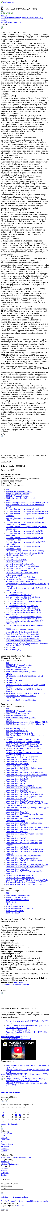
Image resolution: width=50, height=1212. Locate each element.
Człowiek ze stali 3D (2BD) (16, 570)
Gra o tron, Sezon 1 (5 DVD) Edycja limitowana (24, 772)
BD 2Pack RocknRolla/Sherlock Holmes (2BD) (24, 676)
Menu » (4, 16)
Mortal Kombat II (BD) (10, 1092)
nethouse (20, 1205)
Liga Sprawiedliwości (14, 592)
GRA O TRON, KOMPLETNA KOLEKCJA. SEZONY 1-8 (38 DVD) (24, 754)
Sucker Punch (11, 647)
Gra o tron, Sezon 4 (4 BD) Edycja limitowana (24, 796)
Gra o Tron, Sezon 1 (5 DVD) (17, 770)
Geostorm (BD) (12, 682)
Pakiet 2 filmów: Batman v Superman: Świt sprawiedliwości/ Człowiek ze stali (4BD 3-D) (23, 640)
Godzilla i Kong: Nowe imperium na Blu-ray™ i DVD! (27, 1025)
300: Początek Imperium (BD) (17, 731)
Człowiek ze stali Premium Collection (20, 577)
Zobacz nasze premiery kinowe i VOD (16, 1157)
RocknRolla (10, 698)
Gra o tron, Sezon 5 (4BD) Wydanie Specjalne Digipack (27, 827)
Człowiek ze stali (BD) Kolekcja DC (20, 564)
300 (7, 489)
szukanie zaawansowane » (11, 22)
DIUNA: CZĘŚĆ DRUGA (16, 1028)
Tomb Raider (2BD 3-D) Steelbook (19, 908)
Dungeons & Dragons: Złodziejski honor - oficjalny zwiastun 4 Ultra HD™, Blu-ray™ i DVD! (25, 1079)
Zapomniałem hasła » (21, 1197)
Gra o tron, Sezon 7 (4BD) (16, 862)
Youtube (4, 1170)
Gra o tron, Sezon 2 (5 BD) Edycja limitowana (24, 777)
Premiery (17, 18)
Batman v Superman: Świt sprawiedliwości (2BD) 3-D (27, 511)
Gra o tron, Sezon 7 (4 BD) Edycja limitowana (24, 860)
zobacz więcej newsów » (10, 1037)
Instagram (4, 1173)
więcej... (9, 500)
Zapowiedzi (26, 18)
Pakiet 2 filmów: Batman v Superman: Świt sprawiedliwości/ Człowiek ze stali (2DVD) (22, 635)
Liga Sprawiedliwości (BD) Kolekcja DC (22, 606)
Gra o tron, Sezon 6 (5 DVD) (17, 847)
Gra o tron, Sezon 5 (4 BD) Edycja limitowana (24, 823)
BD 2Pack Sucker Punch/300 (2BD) (20, 555)
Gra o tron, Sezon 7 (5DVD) (17, 869)
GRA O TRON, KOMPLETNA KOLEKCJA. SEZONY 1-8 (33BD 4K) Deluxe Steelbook (24, 740)
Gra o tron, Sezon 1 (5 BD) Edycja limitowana (24, 768)
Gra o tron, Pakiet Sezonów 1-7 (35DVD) (22, 761)
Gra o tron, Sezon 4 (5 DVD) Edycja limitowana (24, 801)
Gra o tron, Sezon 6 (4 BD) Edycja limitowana (24, 840)
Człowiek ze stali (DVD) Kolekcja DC (21, 568)
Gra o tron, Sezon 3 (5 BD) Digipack (20, 786)
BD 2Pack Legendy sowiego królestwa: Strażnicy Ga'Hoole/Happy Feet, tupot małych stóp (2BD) (25, 552)
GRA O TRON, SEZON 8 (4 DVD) (20, 878)
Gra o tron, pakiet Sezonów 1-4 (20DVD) (22, 757)
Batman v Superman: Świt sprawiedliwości (22, 509)
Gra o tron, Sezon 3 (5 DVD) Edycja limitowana (24, 794)
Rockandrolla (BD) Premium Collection (21, 696)
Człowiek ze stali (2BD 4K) (16, 560)
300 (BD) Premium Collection (17, 496)
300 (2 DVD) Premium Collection (19, 492)
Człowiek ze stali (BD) (14, 562)
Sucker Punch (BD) (13, 649)
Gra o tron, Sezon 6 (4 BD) (16, 838)
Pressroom (5, 1149)
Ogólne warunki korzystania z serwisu (34, 1201)
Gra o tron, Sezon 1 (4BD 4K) (17, 764)
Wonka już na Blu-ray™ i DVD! (18, 1030)
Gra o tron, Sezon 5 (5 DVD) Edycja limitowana (24, 829)
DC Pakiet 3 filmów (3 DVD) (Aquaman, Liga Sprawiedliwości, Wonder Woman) (24, 580)
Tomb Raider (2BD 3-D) (15, 906)
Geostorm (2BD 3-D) (14, 680)
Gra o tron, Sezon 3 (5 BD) (16, 783)
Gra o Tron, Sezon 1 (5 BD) (16, 766)
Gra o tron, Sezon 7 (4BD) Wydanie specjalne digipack (27, 865)
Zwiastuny (5, 1146)
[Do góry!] (8, 2)
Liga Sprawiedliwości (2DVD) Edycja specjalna (24, 601)
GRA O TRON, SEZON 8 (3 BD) (19, 875)
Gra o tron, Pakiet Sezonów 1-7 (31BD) (21, 759)
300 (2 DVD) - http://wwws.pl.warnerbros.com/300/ (15, 983)
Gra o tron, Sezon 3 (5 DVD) (17, 790)
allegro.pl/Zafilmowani (9, 1164)
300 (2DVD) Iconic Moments (17, 494)
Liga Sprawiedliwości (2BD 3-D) (19, 595)
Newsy (34, 18)
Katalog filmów (7, 1144)
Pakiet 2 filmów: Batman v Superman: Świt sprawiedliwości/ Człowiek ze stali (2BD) (22, 631)
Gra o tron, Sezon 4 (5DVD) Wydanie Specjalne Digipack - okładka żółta (24, 819)
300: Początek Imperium (15, 728)
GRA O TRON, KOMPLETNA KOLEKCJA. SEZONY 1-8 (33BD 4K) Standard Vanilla (24, 745)
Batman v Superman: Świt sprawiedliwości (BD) (24, 531)
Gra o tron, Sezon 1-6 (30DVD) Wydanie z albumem (26, 775)
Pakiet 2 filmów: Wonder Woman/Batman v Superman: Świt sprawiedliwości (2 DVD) (27, 644)
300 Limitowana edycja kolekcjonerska (21, 498)
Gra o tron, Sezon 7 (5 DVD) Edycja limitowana (24, 867)
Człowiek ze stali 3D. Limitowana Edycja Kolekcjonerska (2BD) (22, 574)
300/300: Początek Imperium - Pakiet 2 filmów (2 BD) (27, 502)
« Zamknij (5, 18)
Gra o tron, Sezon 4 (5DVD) (17, 812)
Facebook (4, 1168)
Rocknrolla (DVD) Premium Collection (21, 700)
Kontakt (4, 1151)
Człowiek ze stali (12, 557)
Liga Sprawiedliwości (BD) (16, 603)
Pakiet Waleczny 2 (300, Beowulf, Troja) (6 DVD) (25, 693)
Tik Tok (4, 1175)
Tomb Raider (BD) (13, 913)
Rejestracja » (6, 1197)
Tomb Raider (11, 902)
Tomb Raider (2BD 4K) (15, 911)
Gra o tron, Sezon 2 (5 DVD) (17, 779)
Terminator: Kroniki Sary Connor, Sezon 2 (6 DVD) (26, 884)
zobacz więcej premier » (10, 1124)
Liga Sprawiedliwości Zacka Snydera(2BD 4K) (24, 619)
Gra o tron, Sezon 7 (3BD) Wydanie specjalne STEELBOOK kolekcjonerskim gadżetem (23, 857)
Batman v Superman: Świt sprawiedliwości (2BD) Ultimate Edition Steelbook (25, 523)
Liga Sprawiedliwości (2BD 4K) (18, 599)
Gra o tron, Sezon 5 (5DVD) (17, 832)
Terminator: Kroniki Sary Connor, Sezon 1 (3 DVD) (26, 882)
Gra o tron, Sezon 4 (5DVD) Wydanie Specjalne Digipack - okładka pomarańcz (24, 815)
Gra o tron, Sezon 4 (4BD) (16, 799)
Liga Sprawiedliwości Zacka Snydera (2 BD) (23, 610)
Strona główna (6, 1133)
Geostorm (9, 678)
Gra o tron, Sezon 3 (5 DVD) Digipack (21, 792)
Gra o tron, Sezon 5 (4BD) (16, 825)
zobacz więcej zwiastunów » (12, 1074)
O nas (11, 18)
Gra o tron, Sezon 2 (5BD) (16, 781)
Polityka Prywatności (9, 1201)
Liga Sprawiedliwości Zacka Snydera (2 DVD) (24, 617)
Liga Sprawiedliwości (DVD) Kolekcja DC (22, 608)
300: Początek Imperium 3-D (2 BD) (20, 733)
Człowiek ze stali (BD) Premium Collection (22, 566)
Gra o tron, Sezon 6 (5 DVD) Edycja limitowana (24, 849)
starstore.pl (5, 1162)
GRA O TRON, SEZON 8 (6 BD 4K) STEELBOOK (27, 880)
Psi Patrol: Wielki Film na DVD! (18, 1039)
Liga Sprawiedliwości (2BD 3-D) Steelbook (23, 597)
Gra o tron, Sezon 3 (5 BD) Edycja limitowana (24, 788)
